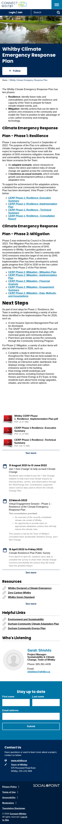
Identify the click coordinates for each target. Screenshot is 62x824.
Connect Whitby (18, 813)
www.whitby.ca (19, 760)
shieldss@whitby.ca (38, 671)
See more (31, 453)
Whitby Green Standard (21, 597)
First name (8, 696)
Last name (38, 696)
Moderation (8, 803)
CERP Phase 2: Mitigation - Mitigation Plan (32, 272)
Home (4, 80)
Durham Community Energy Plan (27, 628)
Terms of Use (9, 792)
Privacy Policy (9, 786)
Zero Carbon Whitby (19, 592)
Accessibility (8, 797)
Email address (10, 710)
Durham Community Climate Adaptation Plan (33, 624)
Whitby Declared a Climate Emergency (30, 588)
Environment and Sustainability (26, 619)
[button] (56, 4)
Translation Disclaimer (13, 808)
